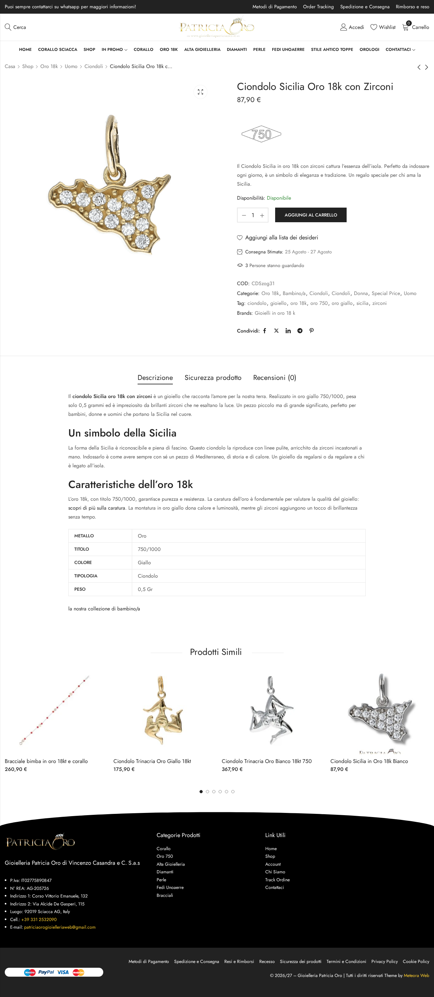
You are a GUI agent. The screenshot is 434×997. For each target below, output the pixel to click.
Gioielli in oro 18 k (275, 313)
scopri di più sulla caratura (96, 508)
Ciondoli (94, 66)
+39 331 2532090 (39, 919)
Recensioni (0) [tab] (274, 377)
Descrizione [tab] (155, 377)
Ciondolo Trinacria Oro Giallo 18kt (152, 761)
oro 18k (298, 303)
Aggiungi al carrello (311, 215)
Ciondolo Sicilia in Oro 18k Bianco (369, 761)
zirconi (379, 303)
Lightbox (200, 92)
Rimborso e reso (412, 6)
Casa (10, 66)
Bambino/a (294, 293)
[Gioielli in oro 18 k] (261, 134)
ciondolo (257, 303)
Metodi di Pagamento (275, 6)
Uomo (71, 66)
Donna (361, 293)
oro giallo (342, 303)
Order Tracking (318, 6)
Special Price (386, 293)
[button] (232, 791)
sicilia (362, 303)
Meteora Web (416, 975)
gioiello (278, 303)
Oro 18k (49, 66)
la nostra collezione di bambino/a (104, 608)
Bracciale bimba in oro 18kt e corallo (46, 761)
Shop (27, 66)
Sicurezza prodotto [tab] (213, 377)
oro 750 (319, 303)
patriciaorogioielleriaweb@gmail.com (60, 927)
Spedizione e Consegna (365, 6)
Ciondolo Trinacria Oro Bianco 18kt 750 (267, 761)
